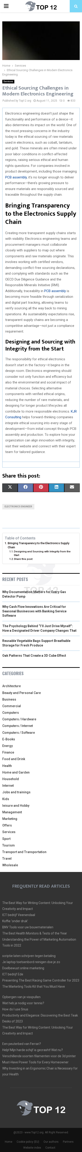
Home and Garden (16, 772)
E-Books (8, 739)
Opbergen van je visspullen (21, 997)
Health (7, 766)
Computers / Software (18, 732)
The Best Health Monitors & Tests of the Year (34, 933)
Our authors (51, 1141)
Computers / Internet (17, 726)
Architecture (11, 686)
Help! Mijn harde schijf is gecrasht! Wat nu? (32, 1050)
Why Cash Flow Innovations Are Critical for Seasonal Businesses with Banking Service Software (34, 611)
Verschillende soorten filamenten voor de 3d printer (39, 1056)
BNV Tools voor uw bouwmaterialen (27, 927)
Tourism (8, 845)
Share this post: (23, 559)
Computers (10, 712)
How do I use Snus (15, 1009)
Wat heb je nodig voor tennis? (23, 1003)
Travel (7, 858)
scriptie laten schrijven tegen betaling (29, 956)
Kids (5, 799)
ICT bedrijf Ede (12, 974)
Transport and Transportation (24, 852)
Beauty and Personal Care (21, 693)
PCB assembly (16, 177)
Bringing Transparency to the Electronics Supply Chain (38, 545)
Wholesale (10, 865)
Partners (68, 1141)
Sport (6, 839)
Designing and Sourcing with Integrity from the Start (42, 553)
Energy (7, 746)
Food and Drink (13, 759)
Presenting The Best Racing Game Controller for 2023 (40, 980)
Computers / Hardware (19, 719)
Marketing (9, 819)
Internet (8, 785)
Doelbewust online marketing (23, 968)
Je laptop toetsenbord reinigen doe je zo (31, 962)
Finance (8, 752)
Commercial (11, 706)
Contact (50, 1147)
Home (8, 1141)
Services (8, 81)
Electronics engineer (18, 506)
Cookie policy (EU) (28, 1141)
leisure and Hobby (15, 805)
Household (10, 779)
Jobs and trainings (16, 792)
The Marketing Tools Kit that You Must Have (33, 986)
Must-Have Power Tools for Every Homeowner (35, 1062)
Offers (7, 825)
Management (12, 812)
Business (9, 699)
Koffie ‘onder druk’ (15, 921)
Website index (32, 1147)
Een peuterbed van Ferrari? (21, 1044)
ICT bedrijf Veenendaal (18, 915)
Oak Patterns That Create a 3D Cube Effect (34, 655)
